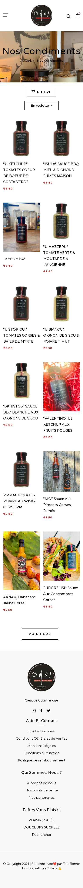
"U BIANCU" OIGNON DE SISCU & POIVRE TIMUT (61, 335)
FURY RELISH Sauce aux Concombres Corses (60, 594)
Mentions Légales (41, 746)
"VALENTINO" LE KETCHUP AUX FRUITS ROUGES (58, 424)
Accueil (25, 61)
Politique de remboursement (41, 760)
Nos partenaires (41, 797)
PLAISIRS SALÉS (41, 820)
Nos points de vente (41, 790)
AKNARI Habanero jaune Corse (19, 600)
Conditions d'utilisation (41, 753)
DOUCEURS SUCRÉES (41, 827)
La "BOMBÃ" (14, 259)
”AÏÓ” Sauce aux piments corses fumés (57, 505)
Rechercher (41, 835)
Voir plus (40, 634)
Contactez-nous (41, 731)
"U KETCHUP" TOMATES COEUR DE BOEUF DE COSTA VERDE (19, 173)
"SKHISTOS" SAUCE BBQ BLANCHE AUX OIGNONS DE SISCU (20, 412)
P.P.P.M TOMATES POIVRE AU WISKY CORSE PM (19, 501)
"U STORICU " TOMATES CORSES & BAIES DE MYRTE (21, 335)
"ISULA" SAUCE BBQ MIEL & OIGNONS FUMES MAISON (61, 170)
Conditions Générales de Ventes (41, 738)
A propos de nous (41, 783)
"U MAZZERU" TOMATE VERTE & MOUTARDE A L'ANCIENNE (59, 256)
